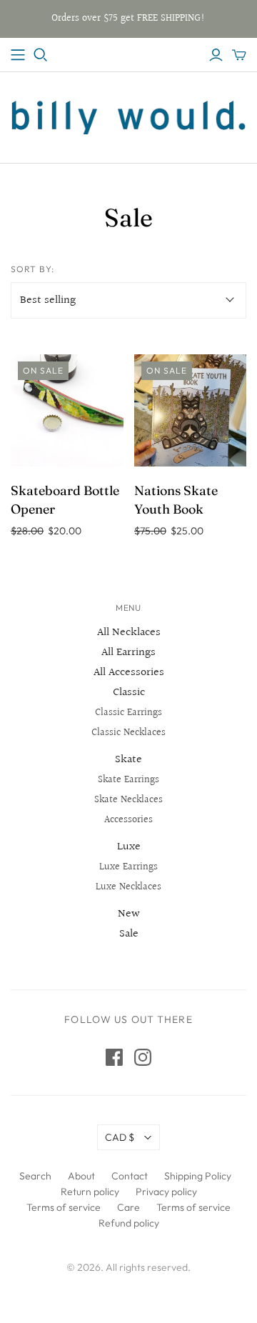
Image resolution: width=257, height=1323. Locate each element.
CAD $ (119, 1137)
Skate (128, 760)
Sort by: (32, 269)
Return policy (90, 1191)
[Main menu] (18, 55)
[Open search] (41, 55)
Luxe (129, 847)
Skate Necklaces (128, 800)
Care (128, 1207)
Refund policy (129, 1223)
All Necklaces (129, 632)
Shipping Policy (197, 1175)
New (129, 914)
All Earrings (128, 653)
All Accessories (129, 673)
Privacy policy (166, 1191)
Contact (129, 1175)
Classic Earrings (128, 713)
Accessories (128, 820)
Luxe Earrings (128, 867)
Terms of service (63, 1207)
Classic (129, 693)
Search (35, 1175)
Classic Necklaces (128, 733)
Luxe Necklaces (128, 887)
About (81, 1175)
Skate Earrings (128, 780)
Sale (128, 934)
